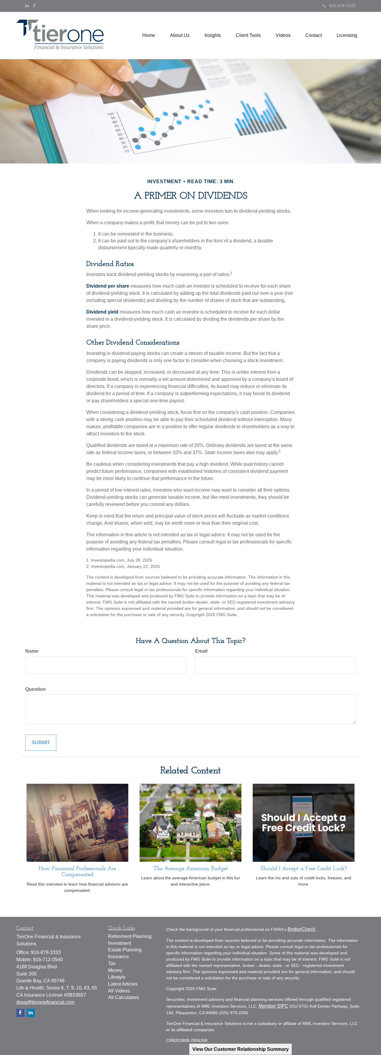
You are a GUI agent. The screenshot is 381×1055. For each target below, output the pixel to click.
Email (201, 651)
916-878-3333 (342, 5)
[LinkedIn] (27, 6)
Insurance (118, 956)
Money (115, 970)
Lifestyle (117, 977)
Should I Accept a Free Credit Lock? (303, 869)
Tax (111, 963)
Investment (119, 943)
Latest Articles (123, 984)
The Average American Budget (190, 869)
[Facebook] (34, 6)
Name (31, 651)
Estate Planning (125, 949)
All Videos (119, 990)
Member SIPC (273, 1006)
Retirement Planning (130, 936)
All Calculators (123, 997)
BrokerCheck (301, 929)
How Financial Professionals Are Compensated (77, 872)
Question (35, 689)
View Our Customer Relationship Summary (240, 1049)
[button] (180, 35)
